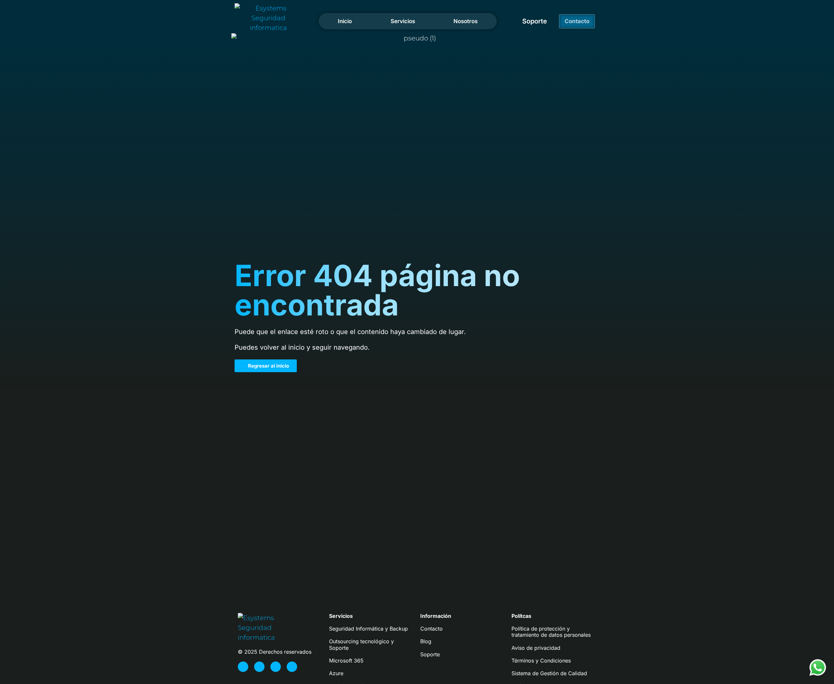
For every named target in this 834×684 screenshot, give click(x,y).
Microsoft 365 (346, 660)
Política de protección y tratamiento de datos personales (551, 631)
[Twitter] (275, 667)
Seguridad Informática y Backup (368, 628)
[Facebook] (243, 667)
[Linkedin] (292, 667)
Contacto (431, 628)
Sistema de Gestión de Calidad (549, 673)
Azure (336, 673)
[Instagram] (259, 667)
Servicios (403, 21)
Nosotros (465, 21)
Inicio (345, 21)
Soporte (534, 21)
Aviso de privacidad (535, 648)
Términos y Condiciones (541, 660)
